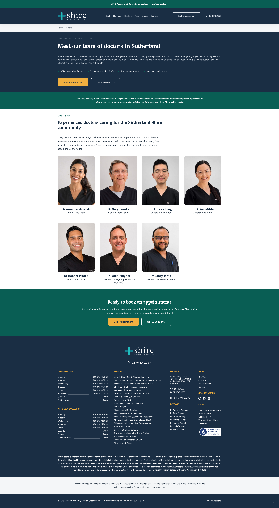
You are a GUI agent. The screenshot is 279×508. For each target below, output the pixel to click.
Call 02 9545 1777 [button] (106, 82)
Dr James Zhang (160, 209)
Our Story (202, 380)
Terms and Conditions (208, 420)
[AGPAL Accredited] (210, 432)
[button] (76, 180)
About (145, 15)
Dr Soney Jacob (160, 276)
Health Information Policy (209, 410)
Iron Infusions (120, 406)
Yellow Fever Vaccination (125, 436)
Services (117, 15)
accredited (155, 467)
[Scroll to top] (273, 502)
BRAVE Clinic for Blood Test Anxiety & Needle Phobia (137, 380)
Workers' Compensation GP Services (130, 440)
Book (108, 15)
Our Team (202, 377)
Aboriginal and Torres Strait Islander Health (133, 420)
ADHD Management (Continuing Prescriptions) (134, 416)
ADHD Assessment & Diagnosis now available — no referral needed (138, 4)
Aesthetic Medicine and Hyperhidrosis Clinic (133, 383)
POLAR (218, 457)
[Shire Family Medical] (72, 16)
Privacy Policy (204, 413)
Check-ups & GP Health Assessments (130, 387)
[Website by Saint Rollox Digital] (195, 501)
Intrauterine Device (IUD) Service (128, 403)
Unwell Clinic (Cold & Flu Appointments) (131, 377)
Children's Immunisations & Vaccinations (132, 393)
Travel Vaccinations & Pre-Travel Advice (131, 433)
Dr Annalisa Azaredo (76, 209)
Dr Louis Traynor (118, 276)
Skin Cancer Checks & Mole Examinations (132, 423)
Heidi (104, 460)
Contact (154, 15)
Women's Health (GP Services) (127, 397)
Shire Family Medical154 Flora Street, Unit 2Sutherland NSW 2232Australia (180, 379)
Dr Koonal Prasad (76, 276)
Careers (201, 387)
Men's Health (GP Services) (126, 410)
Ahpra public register (174, 101)
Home (60, 27)
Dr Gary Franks (118, 209)
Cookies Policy (204, 417)
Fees (137, 15)
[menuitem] (108, 16)
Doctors (128, 15)
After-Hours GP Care (123, 443)
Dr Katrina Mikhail (203, 209)
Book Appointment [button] (72, 82)
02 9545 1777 (215, 15)
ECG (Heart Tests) (122, 426)
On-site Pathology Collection (126, 430)
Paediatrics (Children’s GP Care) (128, 390)
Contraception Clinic (123, 400)
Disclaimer (203, 423)
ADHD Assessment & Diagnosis (128, 413)
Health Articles (204, 383)
